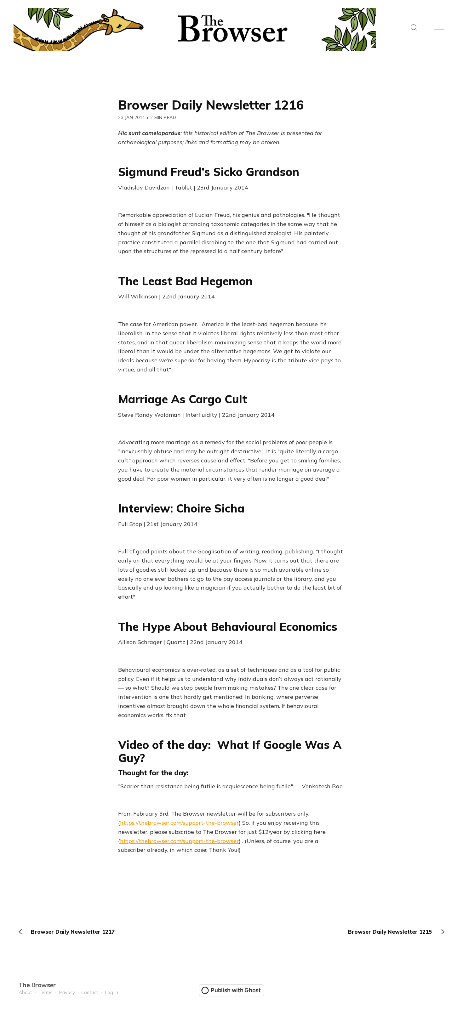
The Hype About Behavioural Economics (227, 626)
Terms (45, 992)
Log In (111, 992)
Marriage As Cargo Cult (182, 399)
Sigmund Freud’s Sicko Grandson (208, 172)
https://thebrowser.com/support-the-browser (179, 822)
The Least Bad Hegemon (185, 281)
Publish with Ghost (236, 990)
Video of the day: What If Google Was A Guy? (229, 751)
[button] (414, 28)
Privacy (67, 992)
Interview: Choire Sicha (181, 508)
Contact (89, 992)
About (25, 992)
